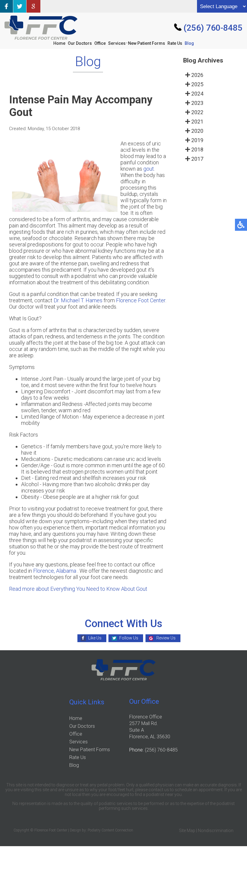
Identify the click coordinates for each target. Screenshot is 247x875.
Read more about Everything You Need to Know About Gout (78, 589)
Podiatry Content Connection (110, 830)
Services (117, 43)
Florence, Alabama (54, 571)
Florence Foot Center (140, 300)
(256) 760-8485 (212, 28)
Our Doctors (80, 43)
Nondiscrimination (215, 830)
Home (59, 43)
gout (148, 169)
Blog (189, 43)
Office (100, 43)
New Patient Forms (146, 43)
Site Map (187, 830)
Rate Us (174, 43)
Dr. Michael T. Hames (78, 300)
